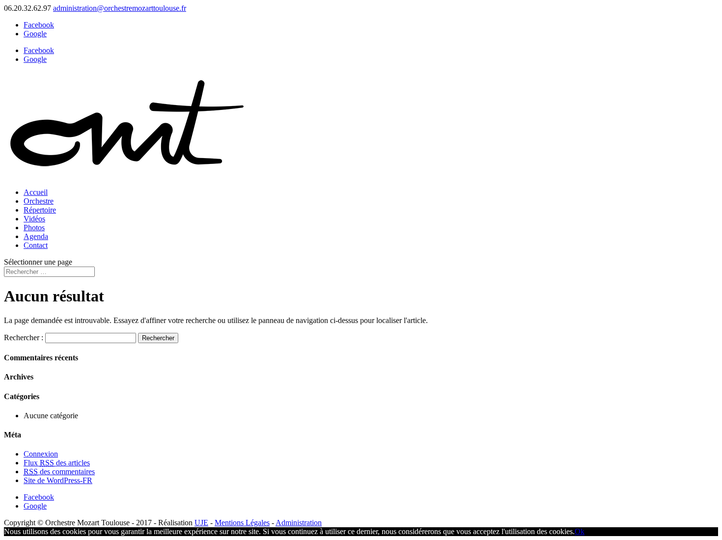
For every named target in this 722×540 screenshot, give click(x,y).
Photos (34, 227)
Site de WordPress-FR (58, 480)
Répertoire (40, 210)
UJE (201, 522)
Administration (299, 522)
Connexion (41, 454)
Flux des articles (57, 463)
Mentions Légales (242, 522)
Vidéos (34, 219)
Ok (579, 531)
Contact (36, 245)
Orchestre (39, 201)
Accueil (36, 192)
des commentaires (59, 471)
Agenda (36, 236)
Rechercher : (23, 337)
